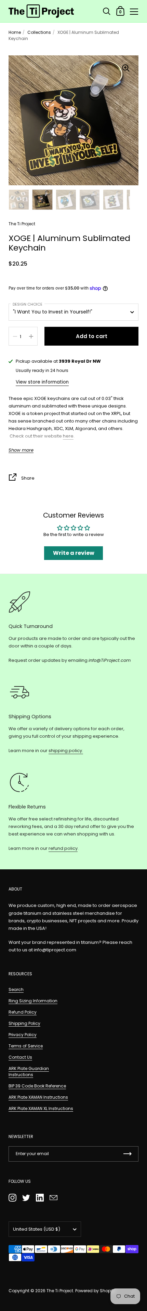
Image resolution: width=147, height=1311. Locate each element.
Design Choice (27, 304)
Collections (39, 32)
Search (16, 989)
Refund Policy (23, 1012)
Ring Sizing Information (33, 1001)
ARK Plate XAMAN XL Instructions (41, 1108)
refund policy (63, 848)
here (68, 436)
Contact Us (20, 1057)
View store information (42, 382)
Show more (21, 450)
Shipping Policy (24, 1023)
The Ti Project (59, 1291)
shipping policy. (66, 750)
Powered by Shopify (95, 1291)
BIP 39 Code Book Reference (37, 1086)
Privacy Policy (23, 1035)
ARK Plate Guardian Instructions (29, 1072)
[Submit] (127, 1154)
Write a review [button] (73, 553)
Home (15, 32)
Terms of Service (26, 1046)
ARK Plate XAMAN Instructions (38, 1097)
